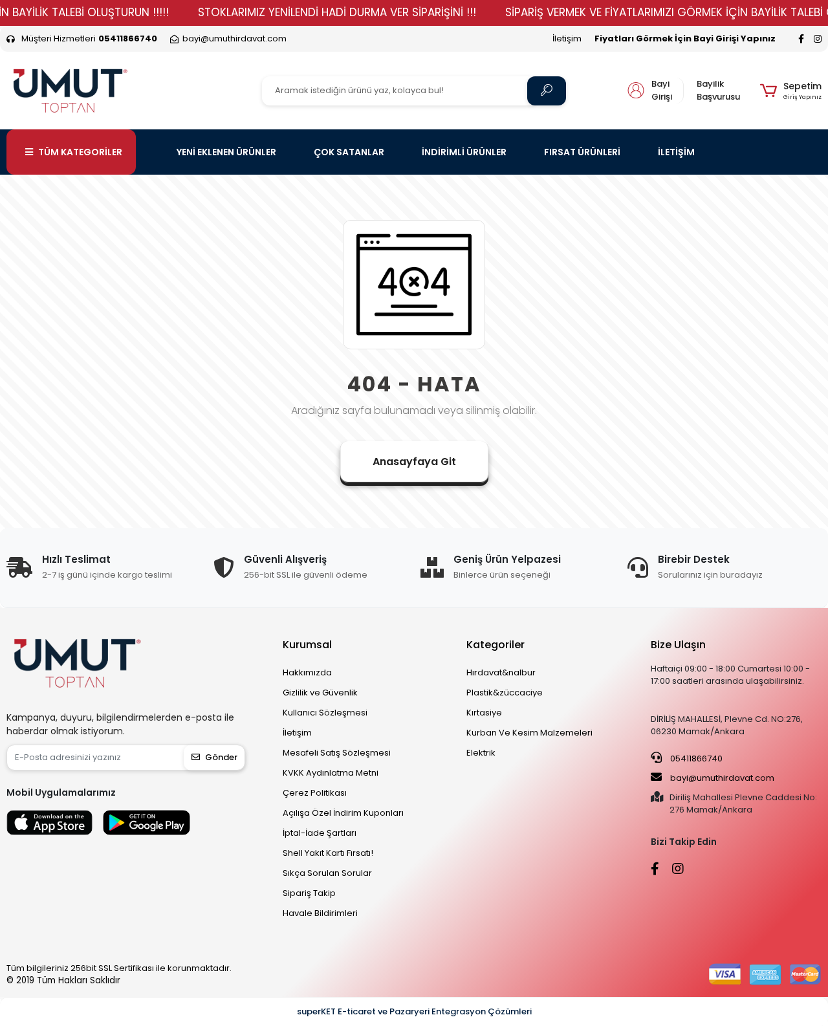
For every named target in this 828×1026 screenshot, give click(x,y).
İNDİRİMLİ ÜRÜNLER (464, 152)
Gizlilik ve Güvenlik (320, 692)
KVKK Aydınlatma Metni (330, 773)
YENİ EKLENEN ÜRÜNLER (226, 152)
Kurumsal (307, 644)
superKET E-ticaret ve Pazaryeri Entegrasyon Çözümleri (414, 1011)
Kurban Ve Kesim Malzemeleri (529, 732)
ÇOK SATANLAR (349, 152)
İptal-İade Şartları (319, 833)
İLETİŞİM (676, 152)
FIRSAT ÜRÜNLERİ (582, 152)
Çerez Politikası (315, 793)
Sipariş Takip (309, 893)
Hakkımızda (307, 672)
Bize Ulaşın (678, 644)
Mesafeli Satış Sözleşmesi (337, 753)
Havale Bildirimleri (320, 913)
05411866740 (695, 758)
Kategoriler (495, 644)
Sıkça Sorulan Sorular (327, 873)
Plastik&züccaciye (504, 692)
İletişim (567, 38)
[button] (791, 91)
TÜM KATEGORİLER (80, 152)
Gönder (221, 757)
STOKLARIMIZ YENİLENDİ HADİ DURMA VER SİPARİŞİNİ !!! (337, 12)
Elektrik (481, 753)
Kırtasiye (484, 712)
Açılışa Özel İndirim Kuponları (343, 813)
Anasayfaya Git (414, 461)
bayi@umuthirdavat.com (721, 778)
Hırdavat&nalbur (501, 672)
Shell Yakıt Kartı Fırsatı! (328, 853)
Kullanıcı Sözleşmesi (325, 712)
